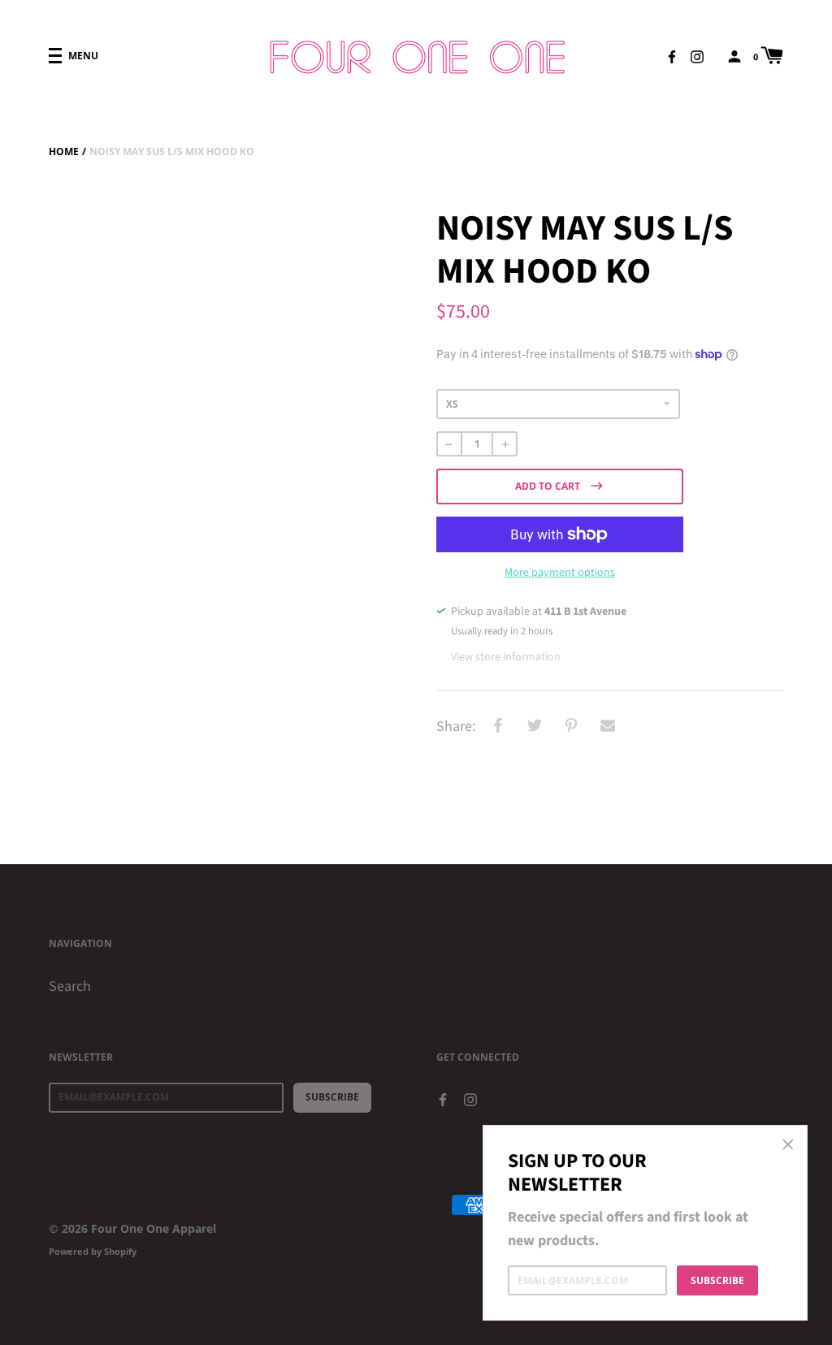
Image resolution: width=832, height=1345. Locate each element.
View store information (506, 657)
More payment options (560, 572)
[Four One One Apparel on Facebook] (671, 55)
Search (70, 986)
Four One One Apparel (153, 1228)
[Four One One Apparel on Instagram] (697, 55)
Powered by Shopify (92, 1251)
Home (64, 151)
